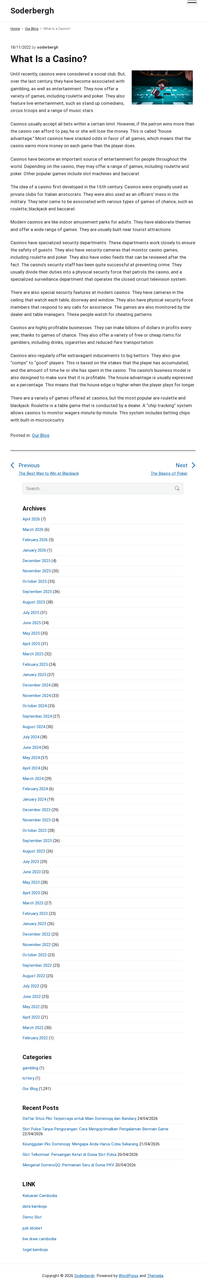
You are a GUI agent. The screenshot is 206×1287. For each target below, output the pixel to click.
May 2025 (31, 633)
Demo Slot (32, 1217)
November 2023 (37, 820)
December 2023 (36, 809)
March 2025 (33, 654)
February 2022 (35, 1038)
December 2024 (36, 685)
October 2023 (35, 830)
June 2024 (32, 747)
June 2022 (32, 996)
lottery (28, 1078)
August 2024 (34, 726)
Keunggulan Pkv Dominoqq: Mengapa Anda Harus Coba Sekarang (80, 1144)
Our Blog (40, 435)
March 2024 (33, 778)
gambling (30, 1068)
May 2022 (31, 1006)
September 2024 (37, 716)
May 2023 (31, 882)
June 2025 (32, 622)
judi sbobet (32, 1228)
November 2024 (37, 695)
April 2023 (31, 892)
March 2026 (33, 529)
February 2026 (35, 539)
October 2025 (35, 581)
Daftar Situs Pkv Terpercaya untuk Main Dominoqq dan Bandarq (79, 1118)
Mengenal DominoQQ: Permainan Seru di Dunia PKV (68, 1165)
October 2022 (35, 954)
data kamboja (35, 1206)
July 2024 (31, 737)
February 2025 (35, 664)
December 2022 (36, 934)
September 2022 (37, 965)
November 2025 (37, 571)
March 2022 (33, 1027)
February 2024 (35, 788)
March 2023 (33, 903)
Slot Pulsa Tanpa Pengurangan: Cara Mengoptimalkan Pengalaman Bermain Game (95, 1129)
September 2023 (37, 840)
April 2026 (31, 519)
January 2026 (34, 550)
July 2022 (31, 986)
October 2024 (35, 705)
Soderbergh (84, 1275)
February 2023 (35, 913)
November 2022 (37, 944)
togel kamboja (35, 1249)
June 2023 (32, 871)
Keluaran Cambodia (40, 1195)
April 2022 (31, 1017)
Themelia (155, 1275)
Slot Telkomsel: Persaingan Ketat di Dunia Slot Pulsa (69, 1154)
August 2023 (34, 851)
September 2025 (37, 591)
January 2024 (34, 799)
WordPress (128, 1275)
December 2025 (36, 560)
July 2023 (31, 861)
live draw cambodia (39, 1238)
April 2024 (31, 768)
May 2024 (31, 757)
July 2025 (31, 612)
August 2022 (34, 975)
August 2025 (34, 602)
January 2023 (34, 923)
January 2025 (34, 674)
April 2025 (31, 643)
